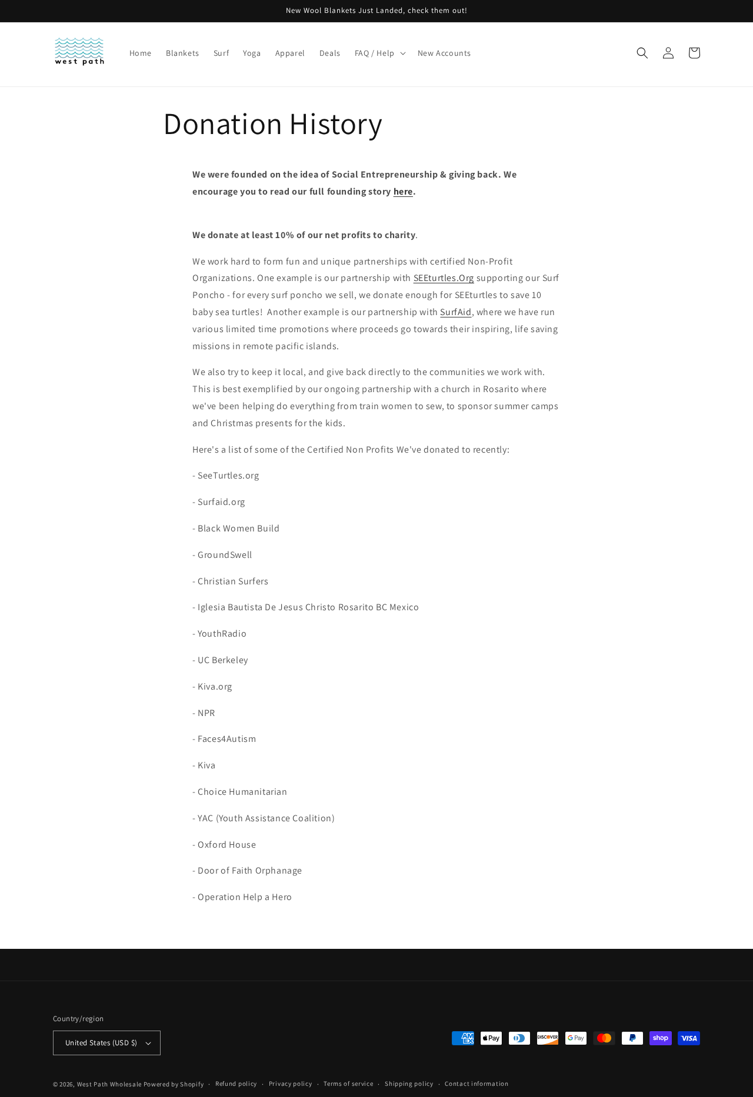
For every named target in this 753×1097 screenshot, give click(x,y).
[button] (379, 53)
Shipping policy (409, 1083)
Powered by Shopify (174, 1084)
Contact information (476, 1083)
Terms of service (348, 1083)
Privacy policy (290, 1083)
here (403, 191)
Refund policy (236, 1083)
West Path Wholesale (109, 1084)
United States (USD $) (101, 1043)
